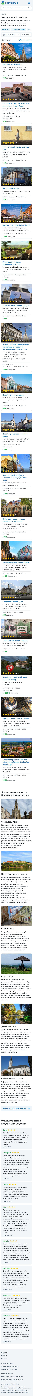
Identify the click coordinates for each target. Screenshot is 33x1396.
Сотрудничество (7, 1373)
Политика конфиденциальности (12, 1380)
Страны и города (7, 1363)
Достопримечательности (9, 1366)
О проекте (4, 1353)
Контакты (4, 1359)
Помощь (4, 1356)
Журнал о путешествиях (9, 1369)
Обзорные (5, 29)
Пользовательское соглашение (12, 1377)
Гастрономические (18, 29)
